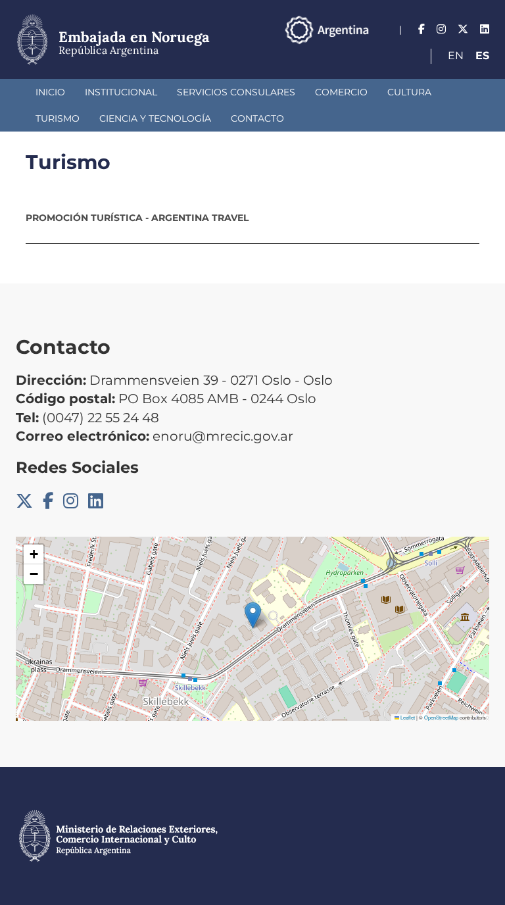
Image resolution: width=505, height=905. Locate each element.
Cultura (409, 92)
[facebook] (421, 29)
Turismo (58, 118)
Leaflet (407, 717)
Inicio (50, 92)
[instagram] (441, 29)
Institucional (121, 92)
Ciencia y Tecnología (155, 118)
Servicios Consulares (236, 92)
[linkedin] (484, 29)
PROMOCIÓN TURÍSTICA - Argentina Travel (137, 218)
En (456, 55)
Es (482, 55)
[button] (253, 615)
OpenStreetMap (441, 717)
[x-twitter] (463, 29)
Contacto (257, 118)
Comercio (341, 92)
